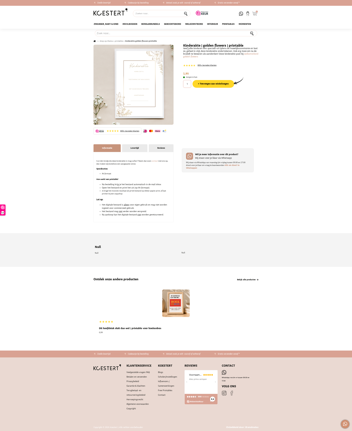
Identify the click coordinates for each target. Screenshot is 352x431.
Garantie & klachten (136, 386)
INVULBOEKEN (130, 24)
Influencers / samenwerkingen (166, 383)
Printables (228, 24)
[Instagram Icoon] (224, 393)
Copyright (131, 408)
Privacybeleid (133, 381)
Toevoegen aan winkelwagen (214, 83)
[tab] (107, 148)
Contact (161, 395)
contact (155, 161)
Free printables (165, 390)
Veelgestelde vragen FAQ (138, 372)
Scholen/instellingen (167, 377)
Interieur (212, 24)
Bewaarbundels (150, 24)
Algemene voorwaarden (138, 404)
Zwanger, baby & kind (106, 24)
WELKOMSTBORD (194, 24)
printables (119, 41)
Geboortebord (172, 24)
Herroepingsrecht (135, 399)
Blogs (160, 372)
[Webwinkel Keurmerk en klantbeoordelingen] (202, 13)
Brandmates (251, 427)
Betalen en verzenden (137, 377)
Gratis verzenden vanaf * (229, 3)
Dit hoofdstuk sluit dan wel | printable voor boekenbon (130, 328)
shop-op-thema (106, 41)
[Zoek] (186, 13)
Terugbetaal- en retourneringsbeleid (136, 392)
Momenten (245, 24)
